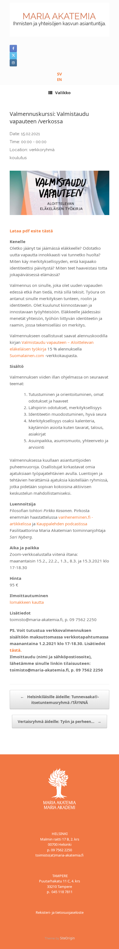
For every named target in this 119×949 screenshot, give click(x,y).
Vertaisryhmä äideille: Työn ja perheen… (59, 721)
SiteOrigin (67, 938)
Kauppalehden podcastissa (62, 523)
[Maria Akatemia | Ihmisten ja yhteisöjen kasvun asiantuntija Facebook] (13, 48)
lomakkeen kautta (27, 602)
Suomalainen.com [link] (27, 355)
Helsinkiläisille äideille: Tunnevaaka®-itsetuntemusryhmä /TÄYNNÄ (59, 699)
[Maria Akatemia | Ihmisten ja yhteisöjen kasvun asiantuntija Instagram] (13, 62)
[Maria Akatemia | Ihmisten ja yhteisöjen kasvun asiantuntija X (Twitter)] (13, 55)
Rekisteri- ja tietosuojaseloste (60, 912)
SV (59, 74)
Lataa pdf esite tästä (31, 230)
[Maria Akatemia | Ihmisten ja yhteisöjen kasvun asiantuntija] (59, 20)
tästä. (16, 650)
